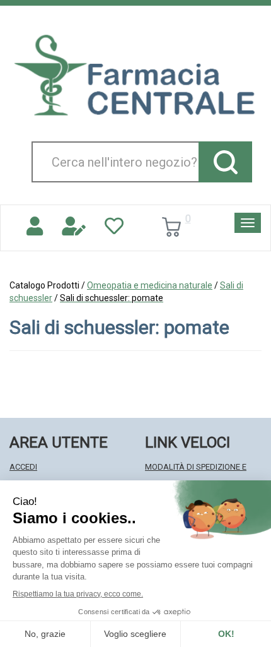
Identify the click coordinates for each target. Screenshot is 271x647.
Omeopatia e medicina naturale (149, 285)
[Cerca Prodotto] (225, 161)
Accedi (23, 467)
